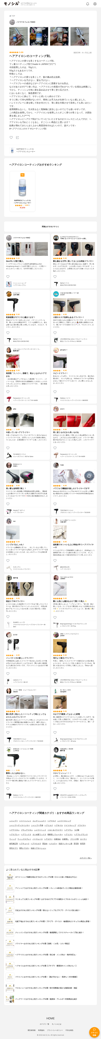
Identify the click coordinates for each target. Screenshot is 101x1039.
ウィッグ (12, 839)
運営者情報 (32, 1030)
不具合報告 (69, 1030)
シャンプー (13, 821)
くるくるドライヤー (55, 830)
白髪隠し (65, 839)
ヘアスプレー (14, 834)
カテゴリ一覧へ (86, 858)
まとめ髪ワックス (39, 834)
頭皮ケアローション (38, 848)
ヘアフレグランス (81, 834)
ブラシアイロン (27, 830)
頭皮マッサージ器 (65, 844)
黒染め (44, 844)
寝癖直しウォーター (55, 834)
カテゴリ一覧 (44, 1024)
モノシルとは (56, 1024)
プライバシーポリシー (55, 1030)
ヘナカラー (53, 844)
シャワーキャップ (64, 821)
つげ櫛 (76, 830)
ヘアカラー (48, 839)
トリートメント (25, 821)
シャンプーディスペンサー (19, 825)
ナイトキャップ (70, 825)
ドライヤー (81, 825)
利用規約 (41, 1030)
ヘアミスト (68, 834)
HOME (50, 1018)
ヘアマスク (51, 821)
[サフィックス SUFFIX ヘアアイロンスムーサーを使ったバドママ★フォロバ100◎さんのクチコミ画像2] (39, 36)
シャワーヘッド (40, 830)
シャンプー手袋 (37, 825)
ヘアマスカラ (36, 844)
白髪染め (57, 839)
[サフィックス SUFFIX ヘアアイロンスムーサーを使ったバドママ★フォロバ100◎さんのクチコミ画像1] (18, 36)
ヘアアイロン (14, 830)
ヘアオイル (58, 825)
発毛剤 (82, 844)
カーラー (83, 839)
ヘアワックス (26, 834)
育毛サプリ (13, 848)
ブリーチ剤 (74, 839)
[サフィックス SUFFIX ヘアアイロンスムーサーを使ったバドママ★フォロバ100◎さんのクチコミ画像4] (79, 36)
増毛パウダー (24, 848)
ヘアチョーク (24, 844)
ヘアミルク (48, 825)
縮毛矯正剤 (13, 844)
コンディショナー (39, 821)
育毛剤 (76, 844)
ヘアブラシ (68, 830)
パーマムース (37, 839)
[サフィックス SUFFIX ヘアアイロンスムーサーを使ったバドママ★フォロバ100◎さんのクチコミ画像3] (59, 36)
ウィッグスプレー (24, 839)
